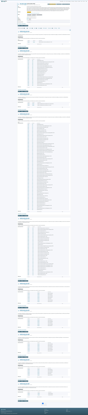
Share (22, 25)
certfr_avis (25, 32)
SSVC (18, 14)
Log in (82, 1)
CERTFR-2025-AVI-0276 (24, 310)
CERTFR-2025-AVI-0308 (24, 334)
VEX (64, 1)
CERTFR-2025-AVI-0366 (24, 383)
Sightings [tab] (39, 28)
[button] (85, 1)
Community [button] (72, 1)
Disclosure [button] (76, 1)
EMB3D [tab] (59, 28)
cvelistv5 (25, 4)
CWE (66, 1)
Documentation (46, 410)
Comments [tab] (31, 28)
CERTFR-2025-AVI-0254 (24, 283)
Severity (19, 11)
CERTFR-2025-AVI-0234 (24, 218)
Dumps (45, 413)
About (84, 1)
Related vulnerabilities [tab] (21, 28)
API (44, 411)
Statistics (79, 1)
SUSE (28, 60)
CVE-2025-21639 (23, 3)
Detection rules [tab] (50, 28)
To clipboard (26, 25)
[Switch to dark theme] (86, 1)
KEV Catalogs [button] (69, 1)
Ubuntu (29, 293)
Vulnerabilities (61, 1)
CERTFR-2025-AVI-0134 (24, 31)
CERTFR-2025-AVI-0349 (24, 359)
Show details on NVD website (22, 23)
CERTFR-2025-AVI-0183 (24, 50)
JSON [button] (19, 25)
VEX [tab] (27, 28)
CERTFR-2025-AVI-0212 (24, 113)
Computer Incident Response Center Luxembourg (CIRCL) (10, 413)
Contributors (46, 412)
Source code (68, 411)
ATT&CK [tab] (55, 28)
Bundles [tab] (35, 28)
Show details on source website (22, 46)
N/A (32, 60)
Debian (29, 103)
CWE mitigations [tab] (45, 28)
